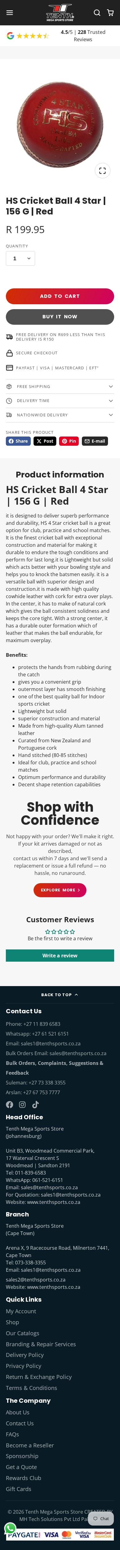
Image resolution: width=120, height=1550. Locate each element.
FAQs (12, 1434)
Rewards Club (23, 1478)
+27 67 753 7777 (41, 1092)
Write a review (60, 955)
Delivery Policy (25, 1354)
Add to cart (60, 296)
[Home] (60, 13)
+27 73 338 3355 (47, 1082)
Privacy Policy (23, 1365)
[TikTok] (36, 1104)
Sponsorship (22, 1456)
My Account (21, 1311)
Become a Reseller (30, 1445)
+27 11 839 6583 (41, 1024)
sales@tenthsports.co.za (78, 1053)
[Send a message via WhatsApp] (10, 1528)
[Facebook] (9, 1104)
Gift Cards (18, 1489)
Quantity (17, 246)
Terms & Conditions (31, 1387)
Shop (12, 1322)
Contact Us (20, 1423)
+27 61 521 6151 (50, 1033)
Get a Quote (21, 1467)
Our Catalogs (22, 1333)
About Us (18, 1412)
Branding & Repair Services (41, 1344)
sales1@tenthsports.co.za (51, 1043)
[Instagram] (22, 1104)
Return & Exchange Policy (39, 1376)
